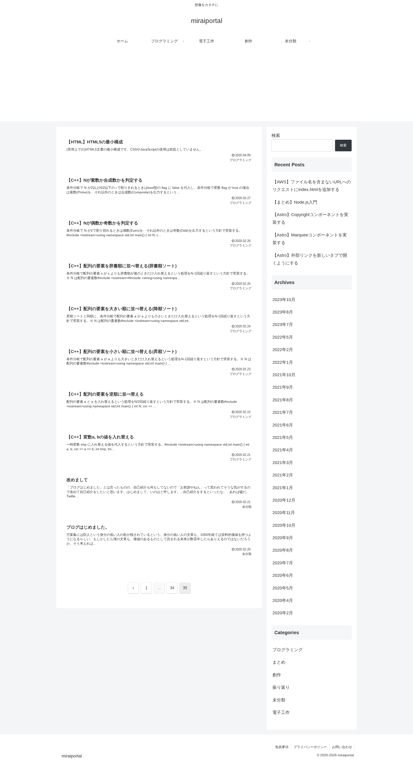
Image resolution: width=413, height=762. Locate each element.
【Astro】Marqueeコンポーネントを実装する (309, 239)
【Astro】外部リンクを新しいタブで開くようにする (309, 259)
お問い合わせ (342, 747)
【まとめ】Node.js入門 (294, 202)
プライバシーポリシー (310, 747)
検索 (276, 135)
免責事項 (281, 747)
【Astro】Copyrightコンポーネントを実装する (310, 218)
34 (172, 588)
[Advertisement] (206, 87)
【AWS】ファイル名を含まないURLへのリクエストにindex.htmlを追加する (311, 185)
